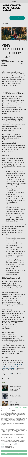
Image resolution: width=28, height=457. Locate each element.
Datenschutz (18, 407)
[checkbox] (2, 444)
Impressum (24, 407)
